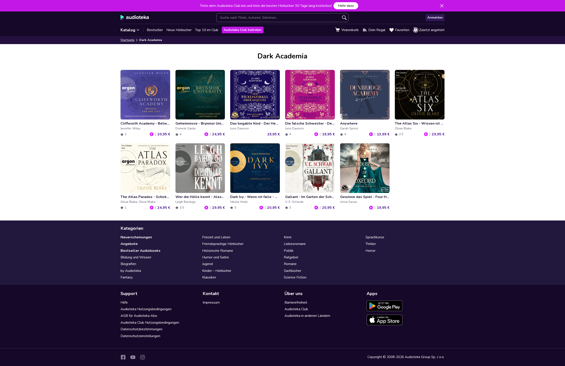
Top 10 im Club (206, 30)
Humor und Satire (215, 257)
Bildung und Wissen (136, 257)
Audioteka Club (296, 309)
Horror (370, 250)
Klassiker (209, 277)
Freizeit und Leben (216, 237)
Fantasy (127, 277)
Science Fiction (295, 277)
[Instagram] (142, 357)
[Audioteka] (135, 18)
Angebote (129, 243)
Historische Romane (217, 250)
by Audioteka (131, 270)
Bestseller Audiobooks (140, 250)
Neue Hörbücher (179, 30)
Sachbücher (292, 270)
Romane (290, 263)
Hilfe (124, 302)
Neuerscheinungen (136, 237)
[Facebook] (123, 357)
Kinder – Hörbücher (216, 270)
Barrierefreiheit (295, 302)
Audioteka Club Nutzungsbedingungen (150, 322)
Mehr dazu (346, 5)
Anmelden (435, 17)
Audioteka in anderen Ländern (307, 315)
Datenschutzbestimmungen (141, 329)
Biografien (128, 263)
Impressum (211, 302)
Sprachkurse (374, 237)
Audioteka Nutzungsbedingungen (146, 309)
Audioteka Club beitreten (243, 30)
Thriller (370, 243)
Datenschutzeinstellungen (140, 336)
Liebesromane (295, 243)
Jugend (207, 263)
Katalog (128, 30)
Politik (289, 250)
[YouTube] (133, 357)
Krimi (287, 237)
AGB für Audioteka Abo (139, 315)
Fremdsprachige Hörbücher (222, 243)
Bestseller (155, 30)
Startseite (127, 40)
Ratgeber (291, 257)
